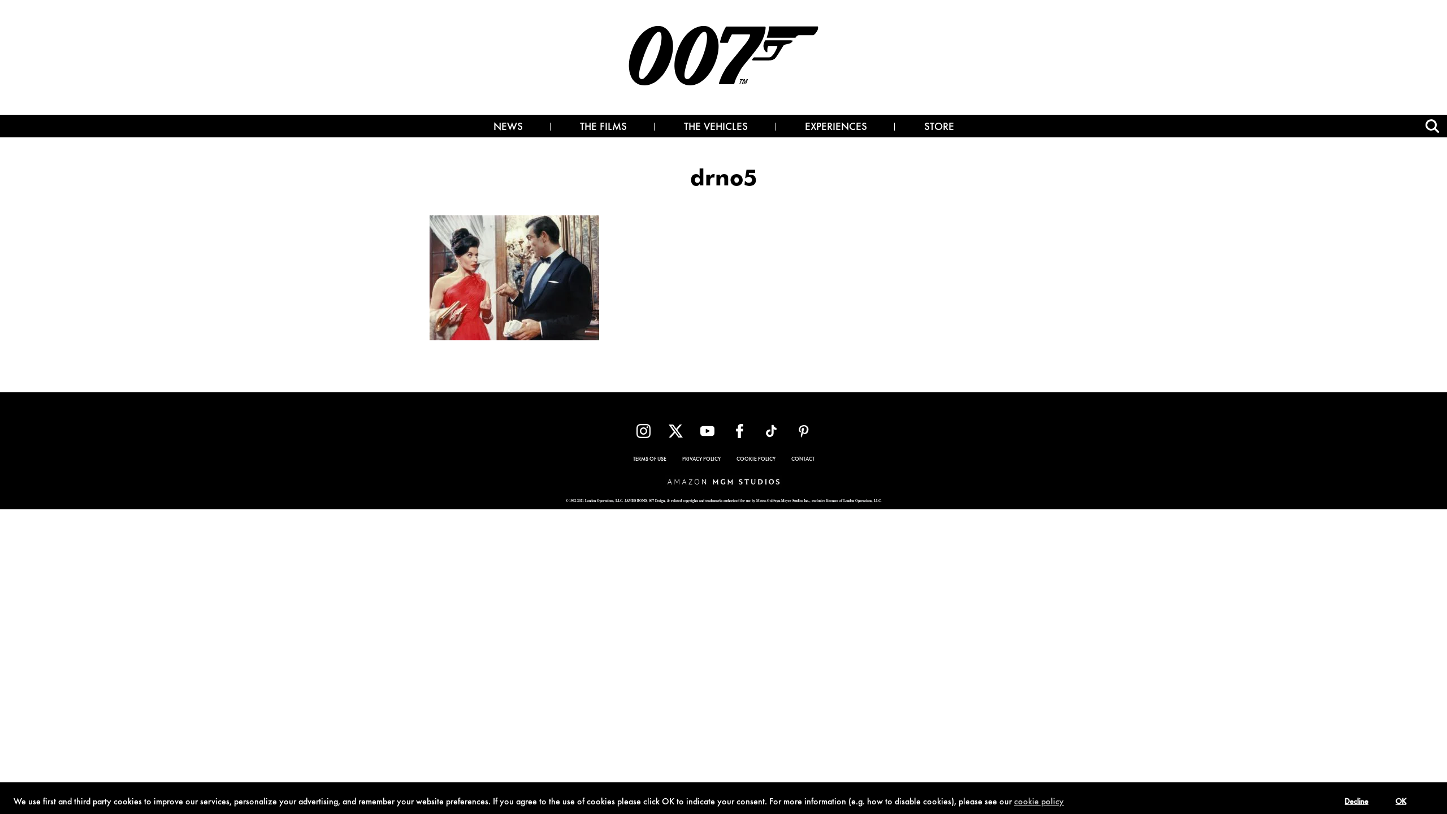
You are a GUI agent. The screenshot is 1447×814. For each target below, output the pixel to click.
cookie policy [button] (1039, 802)
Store (939, 128)
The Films (603, 128)
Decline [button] (1356, 802)
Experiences (836, 128)
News (508, 128)
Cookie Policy (756, 459)
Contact (803, 459)
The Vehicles (716, 128)
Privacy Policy (701, 459)
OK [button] (1401, 802)
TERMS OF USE (649, 459)
